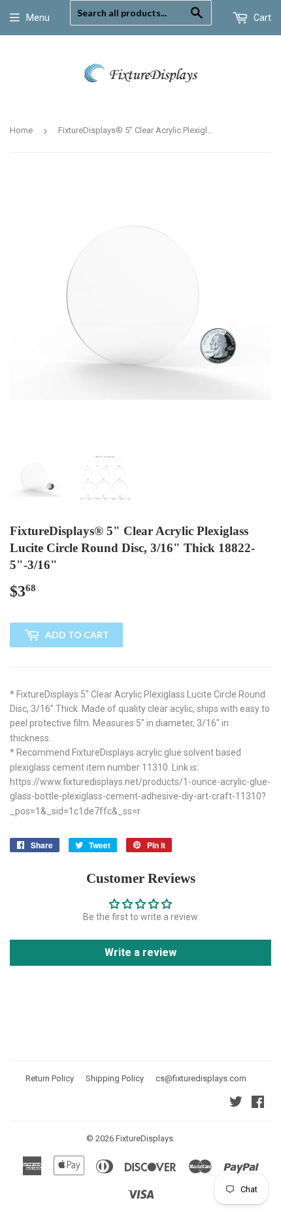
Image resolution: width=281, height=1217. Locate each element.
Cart (261, 17)
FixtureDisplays (144, 1138)
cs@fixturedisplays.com (201, 1078)
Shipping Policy (115, 1078)
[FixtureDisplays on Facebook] (258, 1103)
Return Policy (49, 1078)
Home (21, 130)
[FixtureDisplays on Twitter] (235, 1103)
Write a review (140, 952)
